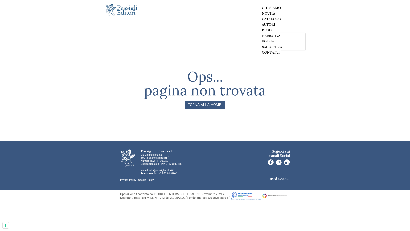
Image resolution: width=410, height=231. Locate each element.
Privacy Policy (128, 179)
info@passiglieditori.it (161, 170)
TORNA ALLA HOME (204, 105)
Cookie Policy (146, 179)
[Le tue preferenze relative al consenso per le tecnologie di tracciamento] (6, 225)
